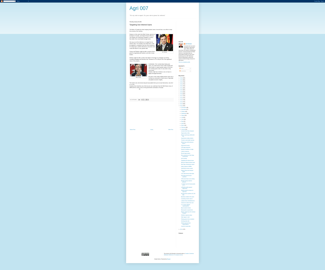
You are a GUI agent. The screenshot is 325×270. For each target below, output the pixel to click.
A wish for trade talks (186, 226)
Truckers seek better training (187, 140)
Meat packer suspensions (187, 210)
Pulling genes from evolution (187, 219)
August (183, 115)
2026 (181, 78)
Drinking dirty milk (185, 221)
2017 (181, 95)
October (183, 111)
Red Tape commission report (187, 164)
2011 (181, 229)
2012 (181, 105)
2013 (181, 103)
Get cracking (184, 158)
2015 (181, 99)
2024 (181, 82)
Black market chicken (186, 208)
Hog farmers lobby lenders (187, 138)
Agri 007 (138, 8)
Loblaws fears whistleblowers (188, 200)
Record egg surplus (185, 153)
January (183, 129)
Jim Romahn (189, 43)
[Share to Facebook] (146, 99)
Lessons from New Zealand (187, 131)
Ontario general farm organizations (186, 223)
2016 (181, 97)
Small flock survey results (187, 168)
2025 (181, 80)
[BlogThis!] (143, 99)
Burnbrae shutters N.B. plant (187, 196)
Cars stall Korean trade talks (187, 173)
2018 (181, 93)
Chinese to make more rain (187, 202)
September (184, 113)
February (183, 127)
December (183, 107)
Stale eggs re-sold (185, 217)
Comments (183, 71)
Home (151, 129)
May (182, 121)
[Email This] (142, 99)
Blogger (168, 259)
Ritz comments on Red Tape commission (187, 156)
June (182, 119)
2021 (181, 88)
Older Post (170, 129)
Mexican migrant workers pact (188, 162)
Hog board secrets (185, 145)
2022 (181, 85)
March (182, 125)
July (182, 117)
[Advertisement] (151, 116)
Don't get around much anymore (186, 176)
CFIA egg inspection (185, 147)
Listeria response (185, 151)
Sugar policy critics (185, 133)
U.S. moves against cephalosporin (185, 205)
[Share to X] (145, 99)
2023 (181, 84)
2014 (181, 101)
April (182, 123)
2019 (181, 92)
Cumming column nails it (186, 198)
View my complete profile (184, 62)
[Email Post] (139, 99)
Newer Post (132, 129)
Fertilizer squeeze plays (186, 215)
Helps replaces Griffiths (186, 166)
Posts (182, 68)
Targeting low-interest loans (187, 160)
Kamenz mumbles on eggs (187, 149)
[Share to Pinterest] (148, 99)
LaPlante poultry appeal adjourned (186, 188)
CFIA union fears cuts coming (187, 178)
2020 (181, 89)
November (183, 109)
